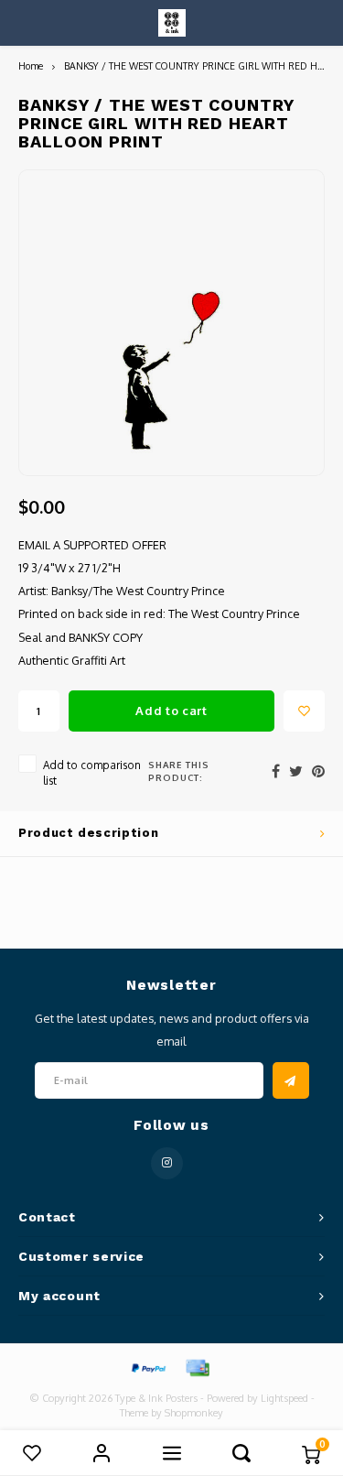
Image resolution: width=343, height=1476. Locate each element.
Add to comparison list (92, 772)
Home (30, 65)
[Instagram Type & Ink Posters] (167, 1163)
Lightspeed (284, 1398)
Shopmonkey (194, 1412)
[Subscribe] (291, 1080)
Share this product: (178, 771)
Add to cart (171, 710)
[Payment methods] (147, 1367)
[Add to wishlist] (304, 711)
